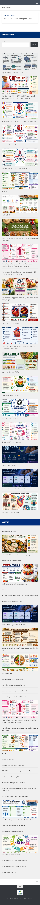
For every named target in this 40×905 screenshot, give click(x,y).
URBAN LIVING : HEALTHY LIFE (10, 872)
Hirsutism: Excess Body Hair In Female (13, 765)
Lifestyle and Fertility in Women (11, 442)
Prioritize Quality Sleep (9, 466)
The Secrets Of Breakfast (9, 531)
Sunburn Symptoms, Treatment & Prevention (15, 697)
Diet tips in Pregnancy (8, 759)
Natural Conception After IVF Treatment (13, 826)
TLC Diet (4, 192)
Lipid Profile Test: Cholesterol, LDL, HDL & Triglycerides (19, 122)
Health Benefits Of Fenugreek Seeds (18, 18)
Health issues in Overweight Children (12, 777)
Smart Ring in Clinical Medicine (11, 419)
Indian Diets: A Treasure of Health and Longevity (16, 555)
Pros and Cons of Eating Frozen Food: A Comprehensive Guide (20, 595)
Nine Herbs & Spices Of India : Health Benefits (15, 796)
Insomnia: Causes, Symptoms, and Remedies (15, 691)
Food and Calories (9, 15)
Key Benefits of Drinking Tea (10, 396)
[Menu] (37, 2)
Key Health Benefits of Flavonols (11, 855)
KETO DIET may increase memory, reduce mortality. (16, 771)
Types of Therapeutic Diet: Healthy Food (13, 685)
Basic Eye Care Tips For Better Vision (12, 831)
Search (3, 41)
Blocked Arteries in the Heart (11, 323)
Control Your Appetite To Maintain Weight (14, 866)
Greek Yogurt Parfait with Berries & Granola (14, 584)
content (5, 522)
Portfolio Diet (6, 215)
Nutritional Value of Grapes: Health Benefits (14, 860)
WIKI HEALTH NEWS (8, 35)
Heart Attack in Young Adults (11, 512)
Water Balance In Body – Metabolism (12, 679)
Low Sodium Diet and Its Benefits (11, 561)
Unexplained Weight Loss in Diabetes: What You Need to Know (20, 820)
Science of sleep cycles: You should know (15, 489)
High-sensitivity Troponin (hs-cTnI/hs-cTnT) (15, 73)
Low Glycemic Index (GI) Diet (11, 372)
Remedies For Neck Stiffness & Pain (12, 601)
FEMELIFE (4, 590)
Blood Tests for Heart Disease (11, 145)
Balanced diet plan (7, 673)
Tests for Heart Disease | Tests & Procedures (16, 168)
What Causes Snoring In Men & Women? (13, 783)
